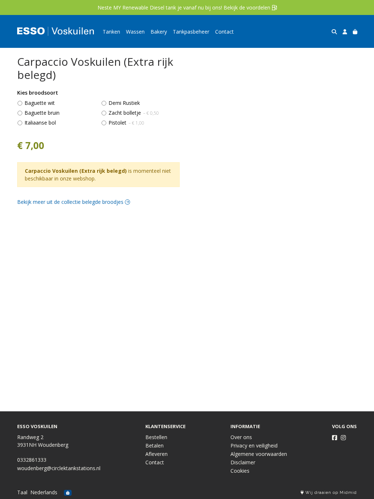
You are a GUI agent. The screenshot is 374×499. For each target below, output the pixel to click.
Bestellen (156, 437)
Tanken (111, 31)
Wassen (135, 31)
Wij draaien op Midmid (330, 492)
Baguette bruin (42, 112)
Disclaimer (242, 462)
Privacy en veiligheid (254, 445)
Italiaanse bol (40, 122)
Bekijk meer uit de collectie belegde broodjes (71, 201)
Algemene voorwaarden (258, 453)
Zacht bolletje (133, 112)
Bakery (158, 31)
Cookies (239, 470)
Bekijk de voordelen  (250, 7)
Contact (224, 31)
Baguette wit (39, 102)
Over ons (241, 437)
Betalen (154, 445)
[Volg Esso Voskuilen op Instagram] (343, 438)
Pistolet (126, 122)
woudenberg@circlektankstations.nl (58, 468)
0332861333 (31, 459)
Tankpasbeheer (191, 31)
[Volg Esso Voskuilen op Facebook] (334, 438)
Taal (22, 492)
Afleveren (156, 453)
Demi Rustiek (124, 102)
